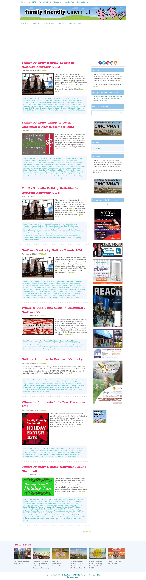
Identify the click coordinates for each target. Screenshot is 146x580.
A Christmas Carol (69, 499)
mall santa (61, 345)
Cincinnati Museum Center (49, 343)
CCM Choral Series (74, 501)
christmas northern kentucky (46, 382)
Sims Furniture (50, 110)
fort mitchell (49, 507)
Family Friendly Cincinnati (73, 13)
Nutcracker (40, 172)
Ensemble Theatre (30, 507)
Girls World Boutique (67, 166)
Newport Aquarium (56, 106)
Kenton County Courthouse (37, 291)
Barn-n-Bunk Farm (71, 448)
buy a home (108, 96)
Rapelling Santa (48, 454)
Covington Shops (29, 287)
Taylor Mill (58, 519)
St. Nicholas (50, 238)
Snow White (49, 519)
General (35, 380)
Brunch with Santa (53, 450)
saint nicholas (36, 295)
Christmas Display (30, 285)
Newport (26, 515)
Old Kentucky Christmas (75, 108)
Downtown (36, 499)
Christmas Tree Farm (59, 285)
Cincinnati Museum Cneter (46, 503)
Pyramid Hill (75, 517)
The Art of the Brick (61, 176)
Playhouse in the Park (45, 517)
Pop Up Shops (28, 110)
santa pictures (38, 347)
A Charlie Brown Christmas (60, 158)
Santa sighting (49, 347)
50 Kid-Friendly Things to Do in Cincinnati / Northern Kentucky (78, 565)
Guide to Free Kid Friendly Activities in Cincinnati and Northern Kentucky (41, 565)
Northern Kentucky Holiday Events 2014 (52, 250)
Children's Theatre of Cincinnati (57, 160)
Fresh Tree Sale (64, 102)
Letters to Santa (78, 232)
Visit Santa (72, 456)
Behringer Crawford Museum (34, 160)
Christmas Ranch (29, 503)
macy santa (53, 345)
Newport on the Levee (72, 106)
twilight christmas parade (40, 391)
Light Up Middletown (51, 170)
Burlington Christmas (45, 226)
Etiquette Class (28, 166)
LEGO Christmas (75, 291)
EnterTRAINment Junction (71, 164)
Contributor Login (73, 577)
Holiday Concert (52, 104)
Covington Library (74, 285)
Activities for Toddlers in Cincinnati (57, 564)
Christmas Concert (39, 228)
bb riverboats (65, 98)
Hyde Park (67, 509)
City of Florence (77, 382)
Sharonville (32, 519)
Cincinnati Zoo (64, 343)
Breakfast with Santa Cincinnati (54, 501)
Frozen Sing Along (52, 166)
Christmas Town (52, 228)
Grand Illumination (39, 104)
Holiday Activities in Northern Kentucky (52, 359)
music (71, 82)
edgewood (77, 505)
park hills (33, 517)
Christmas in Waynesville (38, 162)
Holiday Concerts (56, 289)
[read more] (64, 149)
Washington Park (49, 349)
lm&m (46, 345)
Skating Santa (56, 456)
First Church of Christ (49, 102)
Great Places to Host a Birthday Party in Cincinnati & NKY (97, 565)
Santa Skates (64, 454)
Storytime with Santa (64, 110)
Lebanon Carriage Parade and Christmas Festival (41, 511)
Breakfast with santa (45, 284)
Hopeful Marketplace (42, 232)
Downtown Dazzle (46, 505)
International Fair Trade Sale (44, 168)
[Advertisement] (73, 41)
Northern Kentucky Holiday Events (53, 108)
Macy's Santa (57, 452)
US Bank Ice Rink (69, 519)
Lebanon (75, 509)
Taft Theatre (49, 176)
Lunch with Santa (45, 452)
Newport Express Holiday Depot (43, 390)
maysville (26, 234)
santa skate (59, 347)
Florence (56, 384)
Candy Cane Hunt (60, 226)
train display (76, 297)
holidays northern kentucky (54, 386)
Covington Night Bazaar (52, 100)
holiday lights (80, 166)
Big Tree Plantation (72, 341)
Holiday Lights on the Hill (53, 509)
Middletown (71, 513)
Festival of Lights (36, 345)
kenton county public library (61, 232)
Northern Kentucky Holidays (33, 236)
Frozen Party (40, 166)
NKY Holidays (34, 108)
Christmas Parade (43, 285)
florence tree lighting (44, 287)
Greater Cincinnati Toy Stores (22, 563)
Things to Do (48, 282)
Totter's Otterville (65, 297)
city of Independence (53, 164)
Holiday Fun (33, 452)
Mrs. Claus (66, 452)
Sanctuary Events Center (54, 236)
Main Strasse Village (41, 106)
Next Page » (87, 531)
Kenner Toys (60, 168)
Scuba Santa (39, 110)
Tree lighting (76, 238)
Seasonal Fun (37, 98)
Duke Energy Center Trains (63, 505)
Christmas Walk (29, 100)
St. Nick (64, 456)
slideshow (70, 174)
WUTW (35, 158)
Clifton (59, 503)
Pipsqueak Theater (52, 172)
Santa (56, 454)
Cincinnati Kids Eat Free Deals (116, 563)
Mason (64, 513)
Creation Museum (68, 100)
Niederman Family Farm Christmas (58, 515)
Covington (39, 100)
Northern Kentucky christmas (74, 234)
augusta (57, 98)
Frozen (32, 230)
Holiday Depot (38, 386)
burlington (75, 98)
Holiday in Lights (37, 509)
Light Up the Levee (54, 513)
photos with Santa (35, 454)
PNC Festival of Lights (62, 517)
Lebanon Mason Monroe (69, 511)
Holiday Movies (69, 289)
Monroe (80, 513)
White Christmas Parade (32, 240)
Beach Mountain (77, 158)
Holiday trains (28, 168)
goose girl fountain (62, 230)
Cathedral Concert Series (70, 284)
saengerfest (41, 174)
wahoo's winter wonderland (40, 178)
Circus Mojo (40, 164)
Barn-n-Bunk (59, 341)
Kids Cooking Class (36, 170)
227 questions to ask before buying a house (106, 99)
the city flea (74, 176)
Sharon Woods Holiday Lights (39, 456)
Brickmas (56, 284)
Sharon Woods (61, 174)
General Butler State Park (44, 230)
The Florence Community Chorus (45, 297)
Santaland (68, 347)
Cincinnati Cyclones (67, 162)
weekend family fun (58, 178)
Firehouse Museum (68, 450)
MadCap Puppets (65, 170)
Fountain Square (61, 507)
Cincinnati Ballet (54, 162)
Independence (64, 104)
